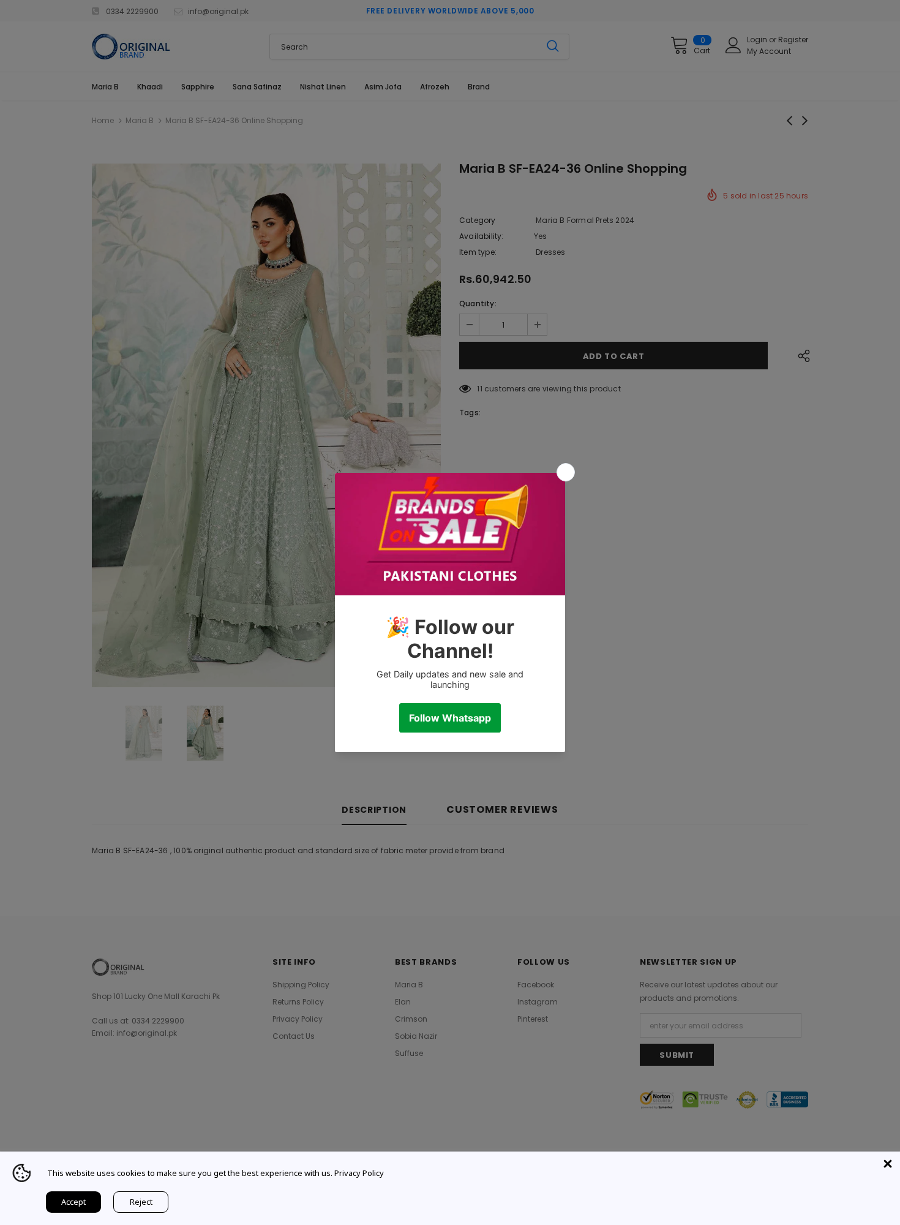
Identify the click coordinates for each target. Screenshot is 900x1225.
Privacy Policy (359, 1172)
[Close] (888, 1164)
